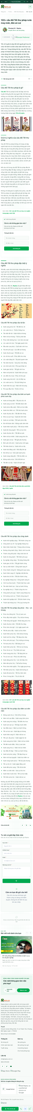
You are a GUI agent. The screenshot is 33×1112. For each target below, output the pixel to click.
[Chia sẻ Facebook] (22, 825)
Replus (15, 285)
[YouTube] (11, 1066)
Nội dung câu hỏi (7, 865)
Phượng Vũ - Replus (14, 28)
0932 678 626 (5, 1062)
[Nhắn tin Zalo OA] (25, 1109)
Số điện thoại (6, 850)
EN (27, 1)
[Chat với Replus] (30, 1109)
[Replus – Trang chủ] (6, 6)
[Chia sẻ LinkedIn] (30, 825)
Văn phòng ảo (22, 1042)
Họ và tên (5, 842)
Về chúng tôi (4, 1042)
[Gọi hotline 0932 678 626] (21, 1109)
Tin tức (10, 11)
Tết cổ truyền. (20, 113)
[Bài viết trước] (27, 932)
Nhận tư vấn (23, 990)
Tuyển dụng (4, 1048)
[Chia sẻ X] (26, 825)
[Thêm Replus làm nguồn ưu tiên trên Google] (24, 1089)
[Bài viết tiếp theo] (30, 932)
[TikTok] (7, 1066)
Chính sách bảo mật (7, 1045)
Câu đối (3, 91)
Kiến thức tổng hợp (19, 11)
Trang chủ (3, 11)
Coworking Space (23, 1048)
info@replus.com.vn (6, 1059)
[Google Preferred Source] (22, 37)
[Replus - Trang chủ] (5, 1000)
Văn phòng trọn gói (23, 1045)
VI (24, 1)
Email (4, 857)
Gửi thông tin (16, 248)
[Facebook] (2, 1066)
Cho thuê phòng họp (24, 1051)
